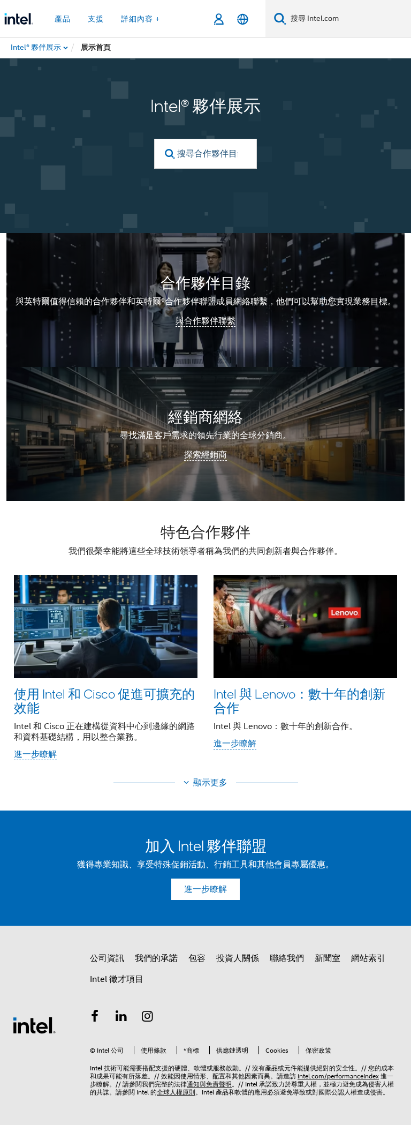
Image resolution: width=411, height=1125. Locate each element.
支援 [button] (96, 19)
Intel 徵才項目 (116, 979)
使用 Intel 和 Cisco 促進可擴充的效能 (104, 700)
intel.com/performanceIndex (338, 1076)
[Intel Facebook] (95, 1018)
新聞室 (327, 958)
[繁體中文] (242, 19)
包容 (197, 958)
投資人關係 (237, 958)
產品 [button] (63, 19)
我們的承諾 (156, 958)
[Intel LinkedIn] (121, 1018)
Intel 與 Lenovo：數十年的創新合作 (299, 700)
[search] (170, 154)
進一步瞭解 (35, 754)
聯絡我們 (287, 958)
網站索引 (368, 958)
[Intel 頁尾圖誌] (34, 1024)
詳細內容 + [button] (140, 19)
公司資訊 (107, 958)
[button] (205, 645)
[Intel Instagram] (148, 1018)
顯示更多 (210, 782)
